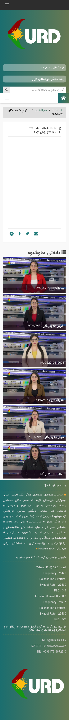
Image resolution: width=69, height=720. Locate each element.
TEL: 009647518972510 (51, 651)
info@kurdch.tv (53, 640)
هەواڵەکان (41, 110)
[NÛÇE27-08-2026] (34, 349)
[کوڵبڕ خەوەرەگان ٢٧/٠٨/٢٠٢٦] (34, 312)
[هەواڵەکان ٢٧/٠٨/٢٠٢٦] (34, 275)
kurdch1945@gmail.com (48, 646)
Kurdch (57, 110)
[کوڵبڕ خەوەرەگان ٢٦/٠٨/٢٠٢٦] (34, 423)
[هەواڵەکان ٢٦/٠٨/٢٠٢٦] (34, 386)
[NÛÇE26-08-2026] (34, 461)
